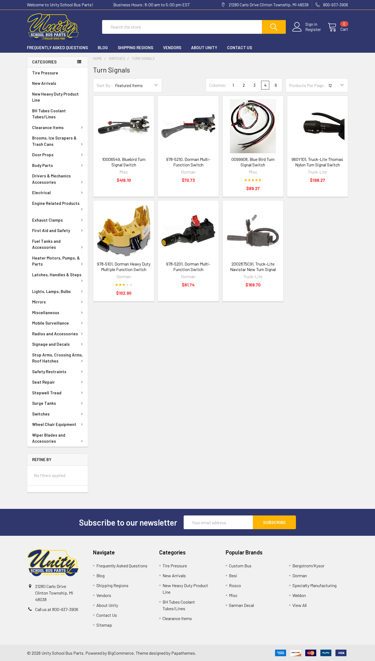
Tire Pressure (45, 72)
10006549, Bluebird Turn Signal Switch (123, 162)
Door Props (43, 154)
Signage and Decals (51, 344)
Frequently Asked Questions (57, 47)
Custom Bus (240, 565)
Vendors (172, 47)
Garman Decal (241, 605)
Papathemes (183, 653)
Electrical (41, 192)
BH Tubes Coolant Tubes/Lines (49, 113)
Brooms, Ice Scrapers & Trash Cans (54, 141)
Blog (103, 47)
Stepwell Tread (46, 392)
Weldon (299, 595)
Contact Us (239, 47)
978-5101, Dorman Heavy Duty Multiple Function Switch (123, 266)
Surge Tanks (44, 403)
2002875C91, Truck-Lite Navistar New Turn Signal (253, 266)
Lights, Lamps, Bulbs (51, 291)
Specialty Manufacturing (314, 585)
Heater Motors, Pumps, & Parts (56, 261)
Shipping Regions (135, 47)
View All (299, 605)
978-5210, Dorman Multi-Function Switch (188, 162)
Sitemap (104, 624)
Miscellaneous (45, 312)
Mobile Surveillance (50, 322)
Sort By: (104, 85)
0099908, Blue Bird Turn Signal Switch (253, 162)
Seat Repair (43, 382)
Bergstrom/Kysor (308, 565)
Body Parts (42, 165)
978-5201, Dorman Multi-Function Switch (188, 266)
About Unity (204, 47)
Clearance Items (48, 127)
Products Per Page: (307, 85)
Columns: (218, 85)
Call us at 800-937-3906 (56, 609)
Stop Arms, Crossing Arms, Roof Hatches (57, 358)
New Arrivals (44, 83)
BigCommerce (121, 653)
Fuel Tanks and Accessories (46, 244)
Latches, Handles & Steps (57, 274)
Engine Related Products (56, 203)
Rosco (235, 585)
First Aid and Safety (51, 230)
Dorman (299, 575)
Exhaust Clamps (47, 219)
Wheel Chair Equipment (54, 424)
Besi (233, 575)
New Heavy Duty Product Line (55, 97)
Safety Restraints (49, 371)
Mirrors (39, 301)
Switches (41, 413)
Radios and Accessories (55, 333)
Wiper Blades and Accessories (48, 438)
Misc (233, 595)
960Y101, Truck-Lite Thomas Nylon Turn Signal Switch (317, 162)
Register (313, 29)
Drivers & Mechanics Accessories (51, 179)
